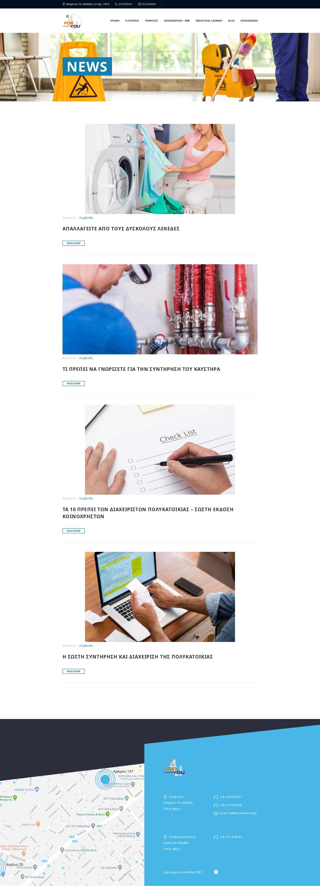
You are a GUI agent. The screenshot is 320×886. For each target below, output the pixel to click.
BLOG (231, 20)
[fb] (216, 872)
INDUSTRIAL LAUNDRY (209, 20)
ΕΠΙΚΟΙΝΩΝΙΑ (249, 20)
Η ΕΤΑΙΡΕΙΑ (132, 20)
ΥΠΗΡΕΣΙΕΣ (151, 20)
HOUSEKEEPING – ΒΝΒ (177, 20)
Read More (73, 243)
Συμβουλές (86, 218)
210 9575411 (125, 4)
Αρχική (114, 20)
